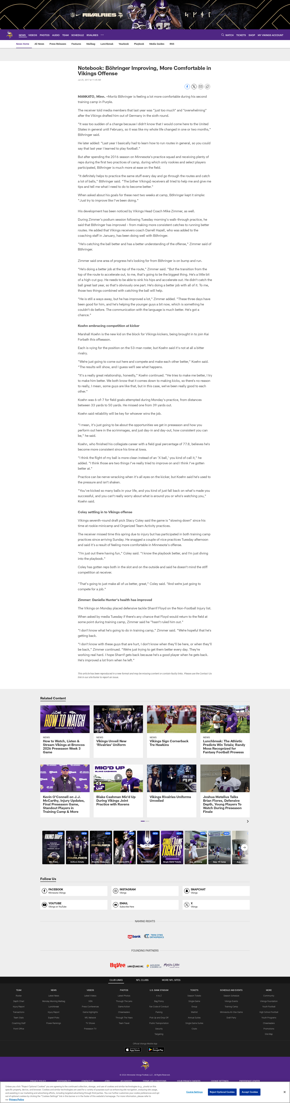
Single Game (194, 1001)
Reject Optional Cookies (222, 1092)
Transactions (18, 1012)
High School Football (268, 1012)
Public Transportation (159, 1023)
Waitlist (194, 1012)
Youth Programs (268, 1017)
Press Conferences (90, 1006)
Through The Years (124, 1017)
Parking (159, 1012)
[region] (145, 1092)
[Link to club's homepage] (9, 35)
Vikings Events (231, 1001)
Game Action (124, 1006)
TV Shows (90, 1023)
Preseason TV (90, 1028)
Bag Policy (159, 1001)
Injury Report (19, 1006)
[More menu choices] (102, 35)
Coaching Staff (19, 1023)
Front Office (18, 1028)
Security (159, 1028)
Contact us (88, 1081)
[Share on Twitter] (194, 88)
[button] (142, 821)
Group (194, 1006)
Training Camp (231, 1006)
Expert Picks (53, 1017)
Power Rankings (53, 1023)
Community (268, 995)
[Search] (222, 35)
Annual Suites (194, 1017)
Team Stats (19, 1017)
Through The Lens (124, 1001)
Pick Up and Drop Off (159, 1017)
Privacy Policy (38, 1081)
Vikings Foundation (269, 1001)
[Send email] (200, 88)
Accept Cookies (250, 1092)
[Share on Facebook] (187, 88)
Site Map (269, 1034)
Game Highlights (90, 1012)
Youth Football (268, 1006)
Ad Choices (126, 1081)
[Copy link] (207, 87)
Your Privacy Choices (188, 1081)
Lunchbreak (54, 1006)
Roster (19, 995)
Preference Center (249, 1081)
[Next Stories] (244, 847)
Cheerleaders (124, 1012)
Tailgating (159, 1034)
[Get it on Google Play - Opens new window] (156, 1051)
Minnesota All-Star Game (231, 1012)
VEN (90, 1001)
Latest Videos (90, 995)
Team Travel (124, 1023)
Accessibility (64, 1081)
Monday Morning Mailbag (53, 1001)
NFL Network (90, 1017)
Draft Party (231, 1017)
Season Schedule (231, 995)
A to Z (159, 995)
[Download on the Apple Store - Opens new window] (133, 1050)
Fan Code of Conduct (159, 1006)
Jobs (107, 1081)
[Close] (284, 1092)
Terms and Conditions (154, 1081)
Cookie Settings (220, 1081)
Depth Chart (18, 1001)
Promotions (268, 1028)
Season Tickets (194, 995)
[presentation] (248, 822)
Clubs (194, 1028)
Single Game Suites (194, 1023)
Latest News (53, 995)
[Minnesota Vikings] (145, 1065)
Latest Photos (124, 995)
